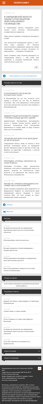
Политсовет (21, 3)
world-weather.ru (21, 286)
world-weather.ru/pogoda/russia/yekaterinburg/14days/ (21, 284)
